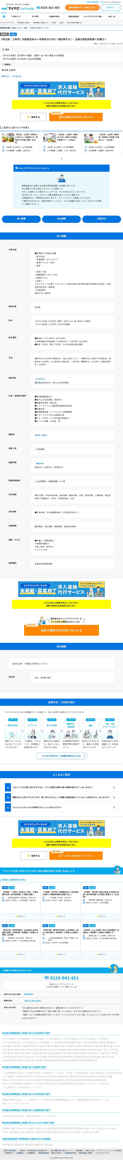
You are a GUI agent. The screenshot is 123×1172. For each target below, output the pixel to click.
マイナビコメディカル (7, 23)
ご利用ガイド (16, 16)
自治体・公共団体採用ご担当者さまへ (34, 1150)
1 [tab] (61, 158)
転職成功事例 (54, 16)
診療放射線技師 (70, 1153)
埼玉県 (54, 23)
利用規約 (79, 1150)
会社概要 (61, 218)
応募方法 (101, 218)
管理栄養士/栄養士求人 (40, 23)
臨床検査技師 (44, 1153)
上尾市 (61, 23)
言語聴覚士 (32, 1153)
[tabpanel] (20, 142)
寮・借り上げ (16, 76)
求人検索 (35, 16)
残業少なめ (5, 76)
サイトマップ (103, 1150)
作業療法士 (20, 1153)
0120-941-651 (49, 8)
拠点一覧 (112, 16)
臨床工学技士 (57, 1153)
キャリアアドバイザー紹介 (92, 16)
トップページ (3, 16)
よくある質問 (116, 1150)
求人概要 (21, 218)
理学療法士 (9, 1153)
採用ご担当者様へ (93, 2)
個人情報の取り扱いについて (62, 1150)
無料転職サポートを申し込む (82, 7)
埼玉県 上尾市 (41, 435)
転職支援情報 (73, 16)
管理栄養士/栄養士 (24, 23)
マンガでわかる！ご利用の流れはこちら (61, 755)
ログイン (110, 7)
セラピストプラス (102, 1153)
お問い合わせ (90, 1150)
